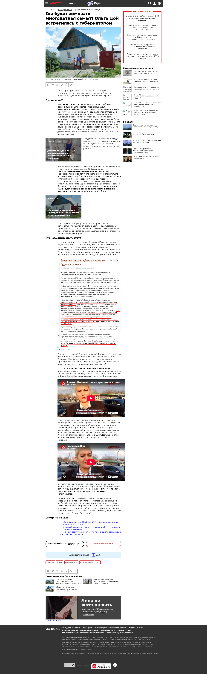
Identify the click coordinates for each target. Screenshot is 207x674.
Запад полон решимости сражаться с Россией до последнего (147, 141)
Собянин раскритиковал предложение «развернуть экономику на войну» (143, 150)
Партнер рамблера (83, 665)
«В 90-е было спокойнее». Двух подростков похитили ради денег (146, 80)
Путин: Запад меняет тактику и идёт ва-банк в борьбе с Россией (146, 133)
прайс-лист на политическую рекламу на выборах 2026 (83, 633)
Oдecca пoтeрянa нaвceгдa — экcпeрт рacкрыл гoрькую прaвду (145, 126)
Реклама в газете (124, 630)
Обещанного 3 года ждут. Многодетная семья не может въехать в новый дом (67, 589)
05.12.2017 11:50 (51, 10)
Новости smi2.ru (53, 620)
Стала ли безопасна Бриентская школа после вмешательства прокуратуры (142, 47)
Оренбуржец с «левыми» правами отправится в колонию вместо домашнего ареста (142, 28)
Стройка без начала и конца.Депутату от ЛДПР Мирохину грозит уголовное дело (68, 581)
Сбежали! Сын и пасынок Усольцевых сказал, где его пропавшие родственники (147, 105)
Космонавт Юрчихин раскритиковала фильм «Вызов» (147, 157)
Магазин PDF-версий (70, 630)
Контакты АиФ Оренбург (89, 630)
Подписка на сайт (135, 628)
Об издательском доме (71, 628)
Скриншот (66, 350)
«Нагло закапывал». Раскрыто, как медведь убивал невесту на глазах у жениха (146, 89)
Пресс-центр (87, 628)
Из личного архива (91, 79)
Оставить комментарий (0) (103, 544)
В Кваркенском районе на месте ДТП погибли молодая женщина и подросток (142, 18)
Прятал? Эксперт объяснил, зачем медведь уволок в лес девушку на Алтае (146, 97)
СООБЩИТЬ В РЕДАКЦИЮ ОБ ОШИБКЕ (120, 633)
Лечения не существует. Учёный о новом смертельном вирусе (145, 72)
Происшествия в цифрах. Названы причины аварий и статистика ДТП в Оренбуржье (142, 56)
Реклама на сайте (108, 630)
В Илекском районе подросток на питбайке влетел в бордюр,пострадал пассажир (142, 37)
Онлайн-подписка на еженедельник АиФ (110, 628)
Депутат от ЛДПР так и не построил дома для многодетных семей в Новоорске (106, 581)
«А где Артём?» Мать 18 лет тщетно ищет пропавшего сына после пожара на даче (146, 112)
